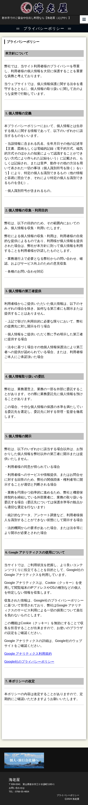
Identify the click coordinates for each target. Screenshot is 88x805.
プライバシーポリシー (68, 795)
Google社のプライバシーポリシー (29, 661)
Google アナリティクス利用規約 (28, 653)
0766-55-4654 (22, 791)
